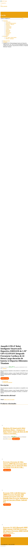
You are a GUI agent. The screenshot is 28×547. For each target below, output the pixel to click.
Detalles (4, 368)
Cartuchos (8, 25)
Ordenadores (8, 32)
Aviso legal (3, 537)
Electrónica (5, 36)
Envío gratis (10, 102)
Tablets (7, 35)
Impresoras (8, 30)
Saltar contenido (4, 6)
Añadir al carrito (4, 378)
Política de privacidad (5, 540)
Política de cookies (4, 542)
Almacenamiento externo (11, 23)
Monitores (8, 31)
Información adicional (7, 382)
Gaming (7, 29)
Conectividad (8, 27)
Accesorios (8, 21)
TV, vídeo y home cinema (11, 37)
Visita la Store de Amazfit (9, 399)
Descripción (5, 381)
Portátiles (8, 33)
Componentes (8, 26)
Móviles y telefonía (10, 38)
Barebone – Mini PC (10, 24)
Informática (5, 20)
